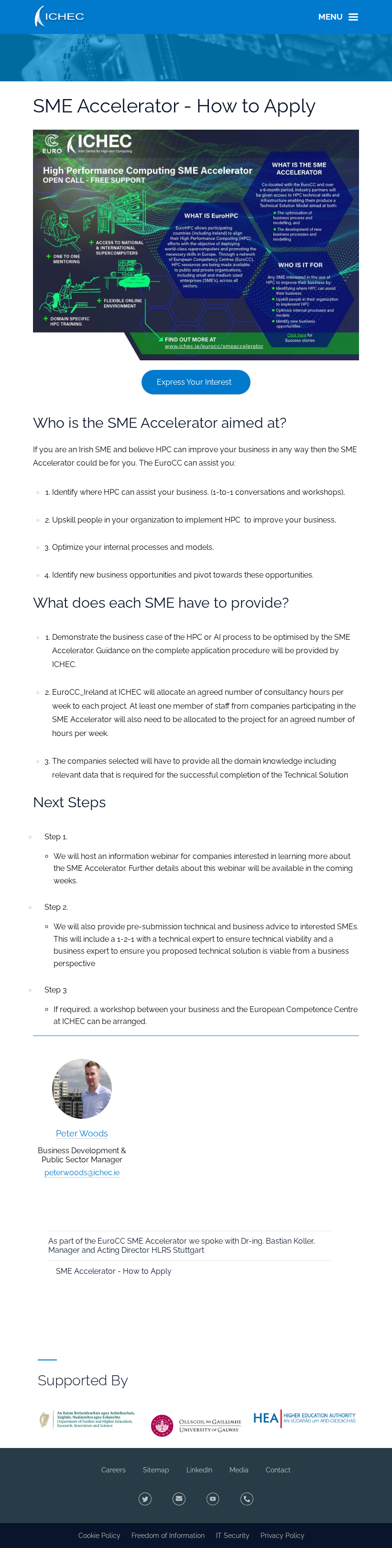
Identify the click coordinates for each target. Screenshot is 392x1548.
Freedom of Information (168, 1535)
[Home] (59, 15)
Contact (278, 1470)
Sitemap (156, 1470)
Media (239, 1470)
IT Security (233, 1535)
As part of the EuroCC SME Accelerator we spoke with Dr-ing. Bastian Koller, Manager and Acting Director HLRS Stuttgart (181, 1245)
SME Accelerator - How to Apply (114, 1271)
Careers (113, 1470)
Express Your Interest (194, 382)
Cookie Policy (99, 1535)
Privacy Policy (283, 1535)
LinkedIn (199, 1470)
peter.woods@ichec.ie (82, 1172)
